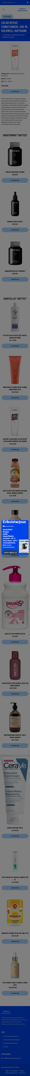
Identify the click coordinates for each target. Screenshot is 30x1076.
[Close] (3, 521)
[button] (10, 552)
